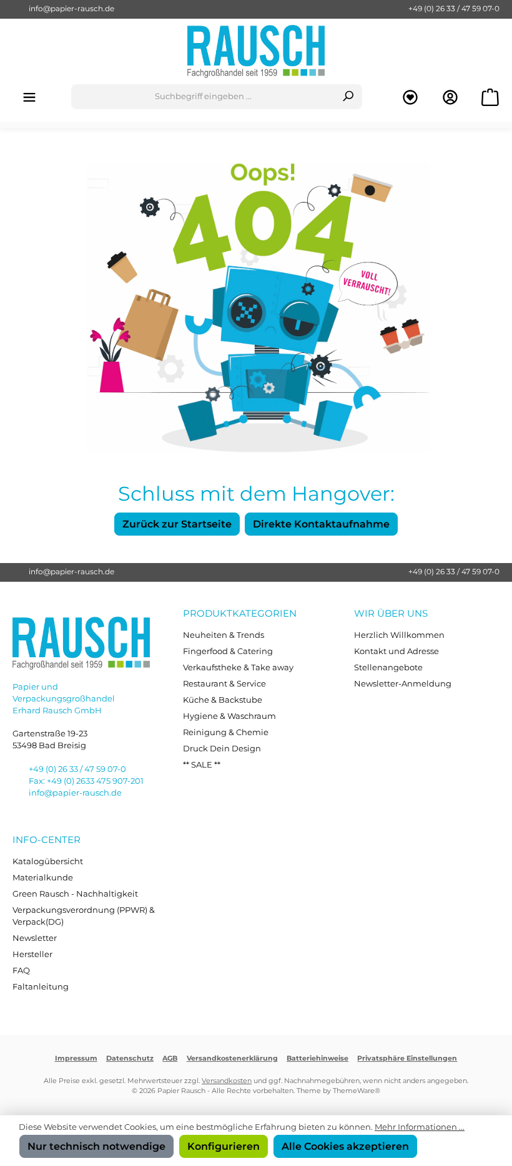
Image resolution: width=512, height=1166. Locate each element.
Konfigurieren (223, 1146)
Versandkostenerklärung (232, 1058)
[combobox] (203, 96)
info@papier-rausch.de (71, 8)
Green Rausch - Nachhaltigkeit (75, 894)
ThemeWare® (356, 1091)
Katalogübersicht (47, 861)
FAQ (21, 970)
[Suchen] (348, 96)
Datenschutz (130, 1058)
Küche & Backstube (222, 700)
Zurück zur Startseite (177, 524)
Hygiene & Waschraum (229, 716)
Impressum (76, 1058)
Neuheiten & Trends (223, 635)
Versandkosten (227, 1081)
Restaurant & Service (224, 683)
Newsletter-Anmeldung (402, 683)
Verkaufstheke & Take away (238, 667)
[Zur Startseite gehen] (256, 51)
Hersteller (32, 954)
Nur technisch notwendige (96, 1146)
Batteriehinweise (317, 1058)
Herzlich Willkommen (399, 635)
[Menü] (29, 97)
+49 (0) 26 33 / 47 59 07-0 (454, 8)
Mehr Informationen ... (420, 1127)
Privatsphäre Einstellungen (407, 1058)
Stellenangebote (388, 667)
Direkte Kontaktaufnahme (321, 524)
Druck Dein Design (222, 748)
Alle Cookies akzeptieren (345, 1146)
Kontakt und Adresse (396, 651)
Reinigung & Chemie (225, 732)
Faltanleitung (40, 986)
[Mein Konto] (450, 97)
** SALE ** (201, 764)
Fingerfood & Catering (228, 651)
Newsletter (34, 938)
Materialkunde (42, 877)
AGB (169, 1058)
